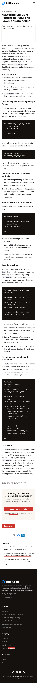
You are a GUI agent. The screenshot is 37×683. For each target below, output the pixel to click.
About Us (5, 639)
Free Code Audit (7, 645)
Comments (8, 526)
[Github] (24, 671)
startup (13, 482)
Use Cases (5, 663)
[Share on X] (14, 535)
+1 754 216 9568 (7, 597)
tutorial (15, 483)
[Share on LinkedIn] (23, 535)
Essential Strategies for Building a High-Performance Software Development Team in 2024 (19, 561)
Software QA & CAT (8, 627)
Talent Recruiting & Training (11, 618)
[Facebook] (13, 671)
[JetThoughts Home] (10, 3)
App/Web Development (9, 621)
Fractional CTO (6, 611)
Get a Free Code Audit (18, 509)
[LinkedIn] (20, 671)
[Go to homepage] (10, 581)
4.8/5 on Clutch (13, 514)
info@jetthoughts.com (9, 594)
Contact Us (5, 642)
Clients (4, 660)
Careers (8, 648)
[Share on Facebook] (18, 535)
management (21, 482)
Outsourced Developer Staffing (12, 624)
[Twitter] (17, 671)
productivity (6, 483)
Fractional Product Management (12, 614)
